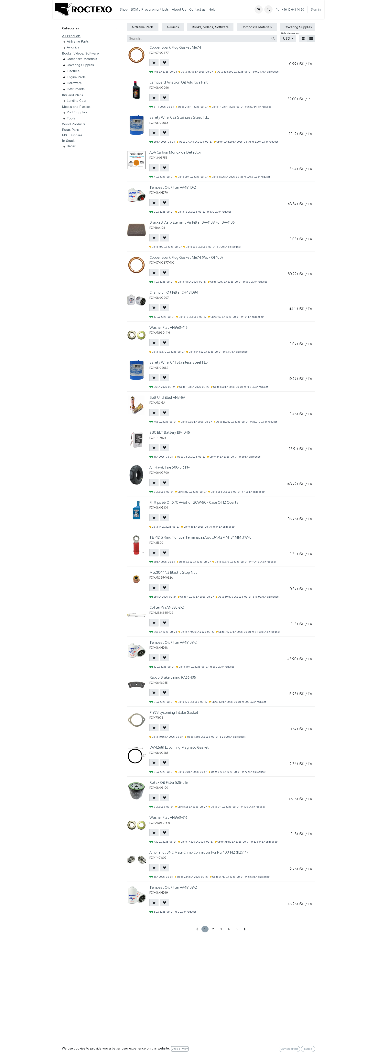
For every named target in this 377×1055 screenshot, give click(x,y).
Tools (71, 118)
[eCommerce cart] (258, 9)
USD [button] (287, 38)
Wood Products (73, 124)
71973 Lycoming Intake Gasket (173, 712)
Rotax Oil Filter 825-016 (168, 782)
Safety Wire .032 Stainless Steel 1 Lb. (179, 117)
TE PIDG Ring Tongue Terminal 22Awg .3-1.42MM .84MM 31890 (200, 537)
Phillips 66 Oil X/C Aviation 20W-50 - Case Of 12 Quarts (193, 502)
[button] (268, 9)
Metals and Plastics (76, 107)
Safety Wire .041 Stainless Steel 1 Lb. (178, 362)
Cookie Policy (180, 1048)
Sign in (316, 9)
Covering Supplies (80, 65)
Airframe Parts (78, 41)
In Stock (68, 141)
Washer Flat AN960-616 (168, 817)
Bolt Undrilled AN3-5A (167, 397)
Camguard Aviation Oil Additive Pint (178, 82)
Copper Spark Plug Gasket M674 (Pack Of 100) (186, 257)
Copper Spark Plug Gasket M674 (175, 47)
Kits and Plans (72, 95)
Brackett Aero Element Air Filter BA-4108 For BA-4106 (192, 222)
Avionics (73, 47)
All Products (71, 36)
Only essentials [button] (289, 1048)
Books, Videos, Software (80, 53)
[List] (311, 38)
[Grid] (303, 38)
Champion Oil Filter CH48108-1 (173, 292)
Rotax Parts (71, 130)
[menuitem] (123, 9)
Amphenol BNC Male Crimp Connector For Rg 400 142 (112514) (198, 852)
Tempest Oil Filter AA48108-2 (173, 642)
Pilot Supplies (77, 112)
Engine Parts (76, 77)
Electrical (73, 71)
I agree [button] (308, 1048)
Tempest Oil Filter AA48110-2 (172, 187)
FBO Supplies (72, 135)
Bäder (71, 146)
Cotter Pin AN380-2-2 (166, 607)
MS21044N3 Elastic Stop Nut (173, 572)
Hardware (74, 83)
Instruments (76, 89)
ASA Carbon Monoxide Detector (175, 152)
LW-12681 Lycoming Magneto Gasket (179, 747)
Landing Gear (77, 101)
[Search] (273, 38)
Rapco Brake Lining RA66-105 (172, 677)
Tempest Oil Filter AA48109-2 (173, 887)
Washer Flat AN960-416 (168, 327)
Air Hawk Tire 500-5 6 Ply (169, 467)
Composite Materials (82, 59)
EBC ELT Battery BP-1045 (169, 432)
